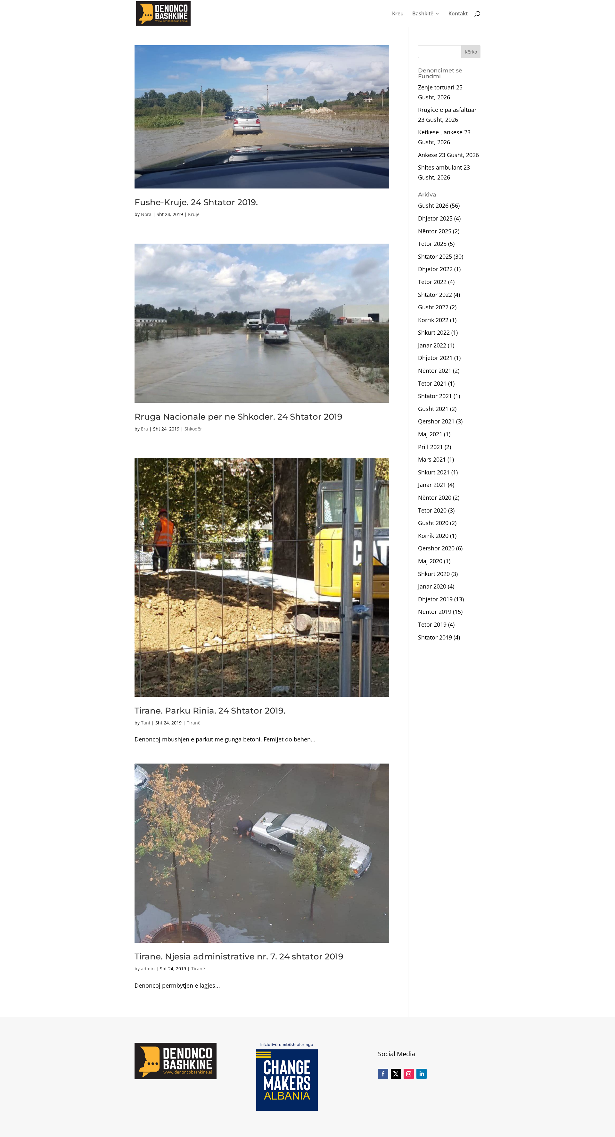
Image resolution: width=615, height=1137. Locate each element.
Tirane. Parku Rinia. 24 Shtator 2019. (210, 711)
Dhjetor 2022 (435, 269)
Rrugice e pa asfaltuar (447, 109)
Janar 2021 (432, 485)
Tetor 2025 (432, 243)
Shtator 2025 (435, 256)
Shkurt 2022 (434, 332)
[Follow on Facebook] (383, 1074)
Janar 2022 (432, 345)
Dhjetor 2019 (435, 599)
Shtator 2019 (435, 637)
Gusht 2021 (433, 409)
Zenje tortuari (436, 87)
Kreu (398, 14)
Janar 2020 (432, 586)
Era (144, 429)
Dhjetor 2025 (435, 218)
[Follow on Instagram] (409, 1074)
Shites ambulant (440, 167)
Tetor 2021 (432, 383)
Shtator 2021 (435, 396)
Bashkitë (422, 14)
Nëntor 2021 (434, 370)
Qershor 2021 (436, 421)
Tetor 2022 (432, 282)
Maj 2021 (430, 434)
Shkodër (193, 429)
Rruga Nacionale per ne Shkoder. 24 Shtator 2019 (238, 417)
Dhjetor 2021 (435, 358)
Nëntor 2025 (434, 231)
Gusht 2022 (433, 307)
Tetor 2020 (432, 510)
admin (148, 969)
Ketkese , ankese (440, 132)
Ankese (427, 155)
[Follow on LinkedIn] (421, 1074)
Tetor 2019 (432, 624)
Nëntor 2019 (434, 611)
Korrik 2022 (433, 320)
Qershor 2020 (436, 548)
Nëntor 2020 (434, 497)
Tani (145, 723)
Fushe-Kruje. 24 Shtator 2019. (196, 202)
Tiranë (194, 723)
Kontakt (458, 14)
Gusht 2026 (433, 205)
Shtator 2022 (435, 294)
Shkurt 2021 (434, 472)
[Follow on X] (396, 1074)
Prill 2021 (430, 447)
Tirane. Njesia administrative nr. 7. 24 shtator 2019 (239, 956)
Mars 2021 (432, 459)
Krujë (194, 214)
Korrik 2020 (433, 535)
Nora (146, 214)
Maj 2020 (430, 561)
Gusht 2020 (433, 523)
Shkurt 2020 (434, 574)
